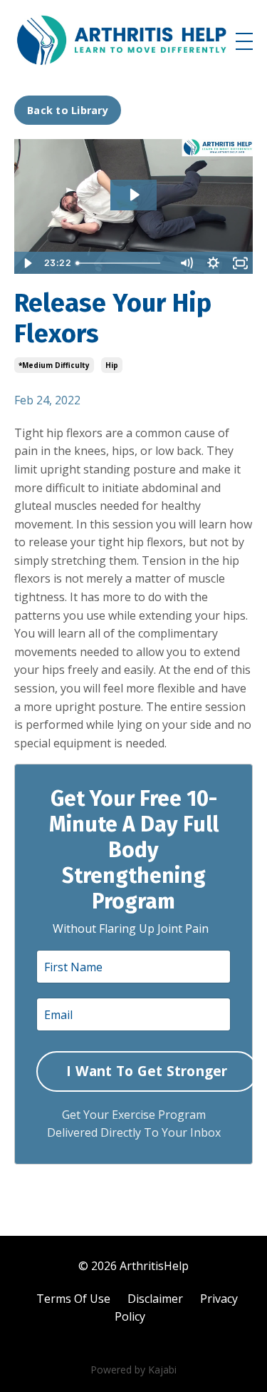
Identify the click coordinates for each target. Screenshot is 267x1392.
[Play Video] (27, 263)
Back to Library (67, 110)
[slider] (121, 263)
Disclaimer (155, 1298)
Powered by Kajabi (133, 1369)
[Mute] (185, 263)
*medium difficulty (54, 365)
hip (111, 365)
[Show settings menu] (212, 263)
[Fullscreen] (239, 263)
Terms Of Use (73, 1298)
